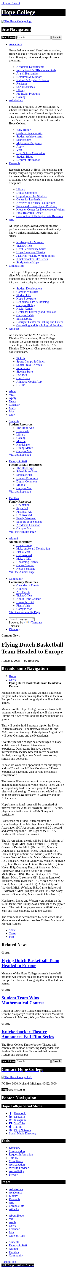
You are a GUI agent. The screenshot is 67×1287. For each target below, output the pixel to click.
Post (11, 936)
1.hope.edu (22, 431)
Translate (36, 622)
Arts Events (23, 592)
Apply (20, 146)
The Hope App (25, 427)
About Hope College (28, 598)
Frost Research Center (29, 212)
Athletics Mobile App (29, 381)
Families (14, 498)
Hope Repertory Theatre (30, 252)
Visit (19, 149)
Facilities (21, 374)
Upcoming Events (27, 561)
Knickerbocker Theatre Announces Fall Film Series (27, 1034)
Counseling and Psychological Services (39, 325)
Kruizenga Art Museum (30, 242)
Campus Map (24, 451)
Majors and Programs (29, 143)
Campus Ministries (27, 291)
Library (20, 90)
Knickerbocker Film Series (32, 259)
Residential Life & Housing (32, 301)
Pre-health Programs (28, 93)
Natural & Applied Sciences (32, 80)
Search (56, 37)
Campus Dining (25, 305)
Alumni (13, 538)
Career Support (25, 565)
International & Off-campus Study (36, 70)
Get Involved (24, 515)
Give (12, 414)
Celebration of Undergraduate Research (39, 216)
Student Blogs (24, 156)
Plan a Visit (23, 551)
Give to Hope (17, 1235)
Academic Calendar (28, 525)
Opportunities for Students (31, 196)
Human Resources (27, 478)
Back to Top (8, 1261)
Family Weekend (26, 518)
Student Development (29, 288)
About (12, 391)
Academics (15, 44)
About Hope (16, 1215)
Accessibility (16, 1171)
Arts (11, 219)
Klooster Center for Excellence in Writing (40, 209)
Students (14, 421)
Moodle (20, 441)
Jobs (11, 411)
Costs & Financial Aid (29, 133)
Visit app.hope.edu (20, 454)
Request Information (28, 160)
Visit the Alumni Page (22, 572)
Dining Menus (24, 447)
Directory (14, 629)
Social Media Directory (22, 1133)
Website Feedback (19, 1167)
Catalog (20, 97)
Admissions (16, 100)
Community (16, 578)
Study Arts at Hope (27, 262)
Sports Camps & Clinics (30, 361)
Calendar (14, 404)
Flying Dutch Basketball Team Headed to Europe (30, 963)
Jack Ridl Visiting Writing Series (35, 255)
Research (14, 163)
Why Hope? (23, 129)
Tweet (12, 933)
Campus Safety (25, 315)
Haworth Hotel (25, 602)
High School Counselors (30, 153)
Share (12, 930)
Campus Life (16, 265)
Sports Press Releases (29, 364)
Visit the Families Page (22, 531)
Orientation (23, 504)
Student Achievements (29, 136)
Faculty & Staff (18, 461)
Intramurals (23, 368)
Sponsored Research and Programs (36, 206)
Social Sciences (25, 86)
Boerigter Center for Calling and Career (39, 322)
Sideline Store (24, 371)
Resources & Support (29, 76)
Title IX (13, 1157)
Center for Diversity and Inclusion (36, 312)
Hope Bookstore (26, 298)
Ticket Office (24, 245)
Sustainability (24, 318)
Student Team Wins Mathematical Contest (22, 1000)
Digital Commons (26, 192)
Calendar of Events (27, 585)
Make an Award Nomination (33, 548)
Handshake (23, 444)
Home (12, 676)
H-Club (20, 385)
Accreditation (17, 1164)
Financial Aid (24, 511)
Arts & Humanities (27, 73)
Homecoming (24, 545)
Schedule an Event (27, 471)
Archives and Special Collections (35, 202)
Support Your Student (29, 521)
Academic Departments (30, 66)
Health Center (24, 308)
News (12, 401)
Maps (12, 408)
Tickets (20, 358)
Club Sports (23, 378)
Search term (8, 37)
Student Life (23, 295)
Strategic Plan (24, 474)
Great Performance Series (31, 249)
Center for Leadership (29, 199)
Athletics (14, 328)
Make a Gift (23, 558)
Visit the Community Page (24, 612)
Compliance (16, 1161)
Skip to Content (10, 3)
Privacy (13, 1174)
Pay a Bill (22, 508)
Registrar (21, 83)
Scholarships (23, 139)
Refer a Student (25, 568)
